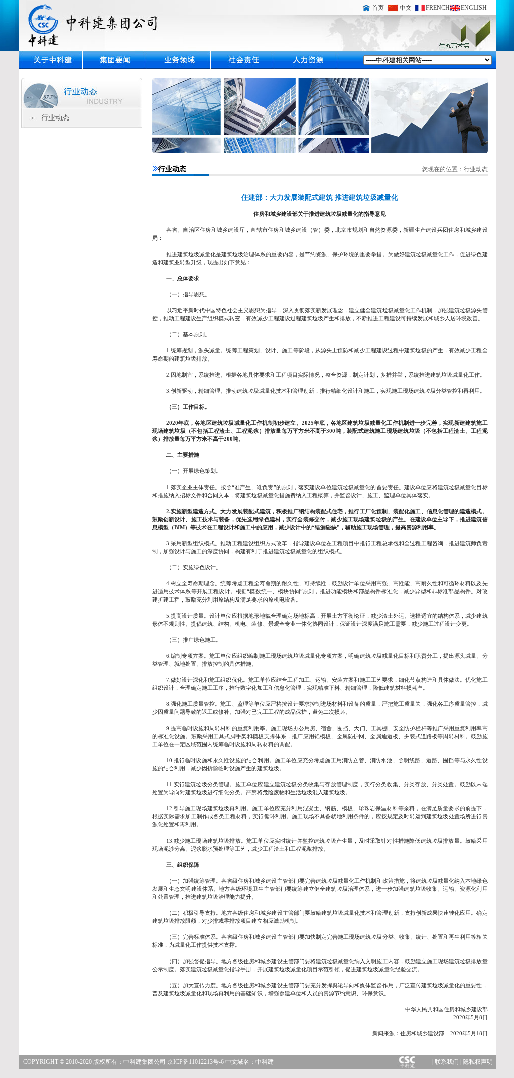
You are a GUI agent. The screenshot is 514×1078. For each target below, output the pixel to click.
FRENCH (438, 7)
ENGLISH (474, 7)
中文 (406, 7)
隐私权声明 (478, 1061)
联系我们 (447, 1061)
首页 (378, 7)
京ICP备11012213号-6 (196, 1061)
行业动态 (55, 118)
